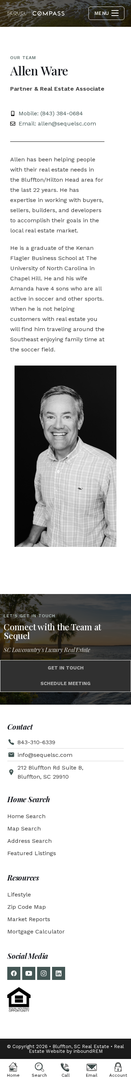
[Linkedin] (58, 973)
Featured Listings (31, 853)
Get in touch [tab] (66, 668)
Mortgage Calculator (36, 931)
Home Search (26, 816)
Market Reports (28, 919)
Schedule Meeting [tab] (65, 683)
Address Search (29, 840)
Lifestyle (19, 894)
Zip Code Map (26, 906)
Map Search (24, 828)
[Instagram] (43, 973)
